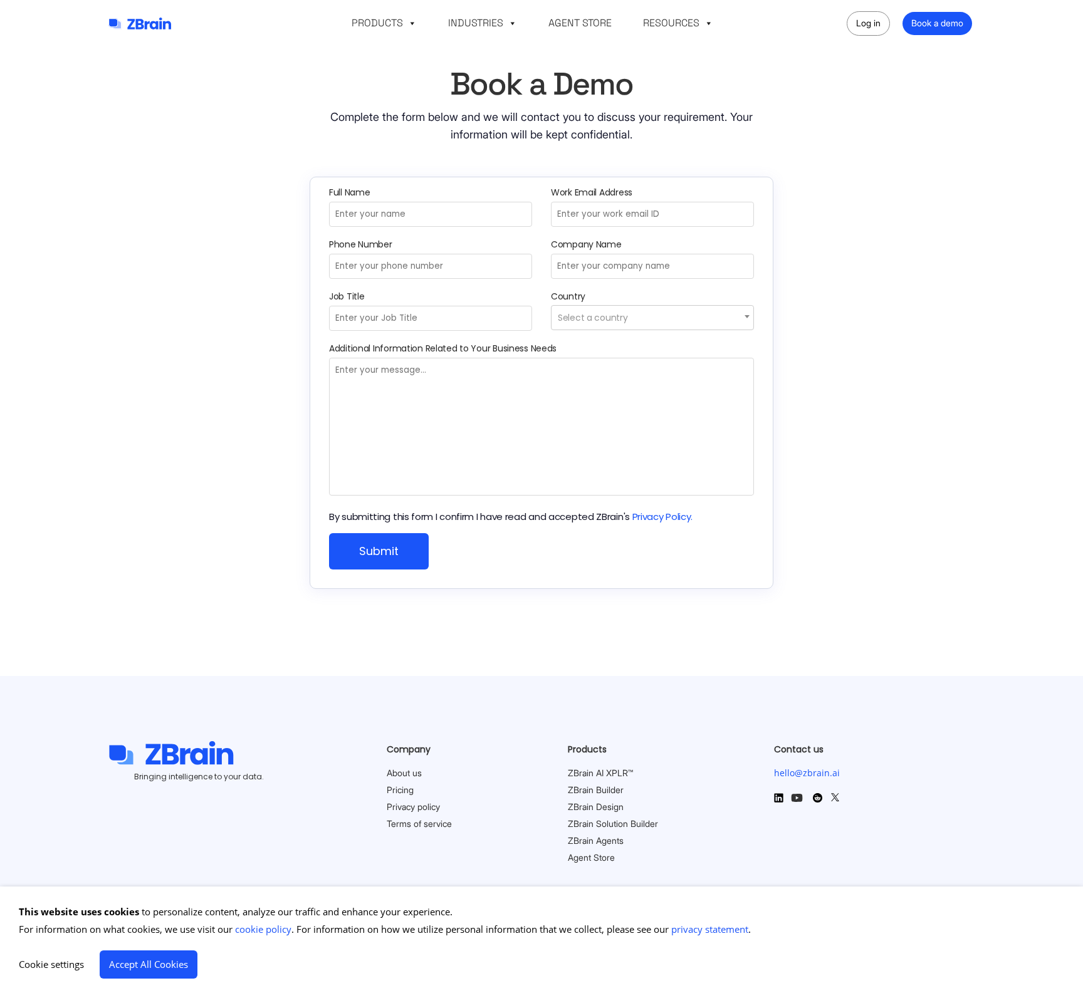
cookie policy (263, 929)
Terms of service (419, 823)
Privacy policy (413, 806)
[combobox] (652, 317)
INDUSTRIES (475, 22)
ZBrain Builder (596, 789)
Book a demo (937, 23)
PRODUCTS (377, 22)
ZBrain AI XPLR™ (600, 772)
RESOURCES (671, 22)
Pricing (400, 789)
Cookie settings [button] (51, 964)
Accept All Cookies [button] (148, 964)
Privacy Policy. (662, 516)
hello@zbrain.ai (807, 773)
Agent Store (591, 857)
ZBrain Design (596, 806)
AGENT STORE (580, 22)
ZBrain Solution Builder (613, 823)
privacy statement (709, 929)
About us (404, 772)
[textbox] (652, 317)
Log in (868, 23)
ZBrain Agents (596, 840)
